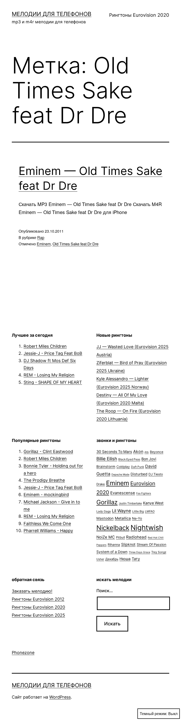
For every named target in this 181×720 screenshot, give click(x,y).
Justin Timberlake (130, 503)
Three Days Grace (139, 552)
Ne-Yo (137, 518)
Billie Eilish (106, 458)
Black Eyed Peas (129, 459)
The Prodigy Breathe (44, 480)
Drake (100, 484)
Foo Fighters (143, 493)
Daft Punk (137, 467)
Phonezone (23, 652)
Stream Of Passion (151, 544)
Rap (40, 237)
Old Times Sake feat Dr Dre (76, 244)
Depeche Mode (120, 474)
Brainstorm (105, 466)
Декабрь (111, 559)
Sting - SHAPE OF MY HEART (53, 382)
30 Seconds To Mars (114, 451)
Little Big (138, 511)
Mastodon (105, 518)
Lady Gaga (103, 511)
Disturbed (139, 474)
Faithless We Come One (47, 523)
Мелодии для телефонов (51, 14)
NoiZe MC (105, 537)
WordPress (60, 697)
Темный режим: (153, 713)
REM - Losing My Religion (49, 374)
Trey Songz (158, 552)
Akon (138, 451)
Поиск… (104, 590)
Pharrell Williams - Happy (48, 530)
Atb (146, 452)
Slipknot (128, 544)
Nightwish (147, 527)
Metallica (123, 518)
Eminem (44, 244)
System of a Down (112, 552)
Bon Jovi (148, 459)
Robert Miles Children (45, 346)
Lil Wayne (121, 510)
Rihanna (114, 544)
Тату (136, 559)
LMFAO (150, 511)
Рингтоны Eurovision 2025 (38, 615)
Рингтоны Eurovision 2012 (38, 599)
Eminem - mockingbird (46, 494)
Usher (100, 559)
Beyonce (156, 452)
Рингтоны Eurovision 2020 (139, 15)
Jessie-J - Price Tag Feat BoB (53, 353)
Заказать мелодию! (32, 591)
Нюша (125, 559)
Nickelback (112, 528)
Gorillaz (107, 502)
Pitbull (120, 537)
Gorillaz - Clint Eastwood (48, 451)
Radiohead (136, 537)
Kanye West (153, 503)
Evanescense (122, 492)
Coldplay (123, 467)
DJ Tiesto (155, 474)
